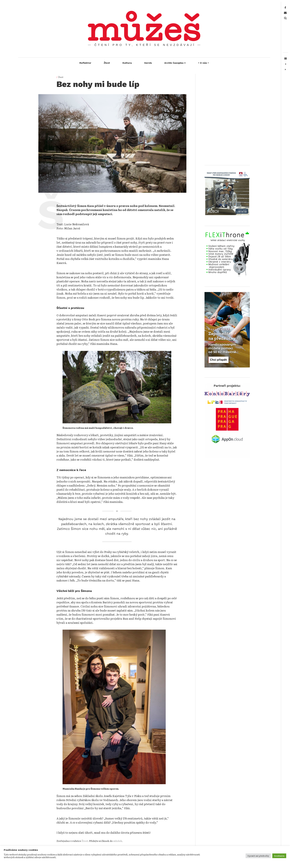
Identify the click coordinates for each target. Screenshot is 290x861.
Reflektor (85, 62)
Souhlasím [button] (279, 855)
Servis (148, 62)
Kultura (127, 62)
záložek (117, 841)
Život (107, 62)
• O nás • (203, 62)
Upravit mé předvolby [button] (258, 855)
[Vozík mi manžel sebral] (285, 69)
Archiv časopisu (175, 62)
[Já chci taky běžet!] (285, 64)
